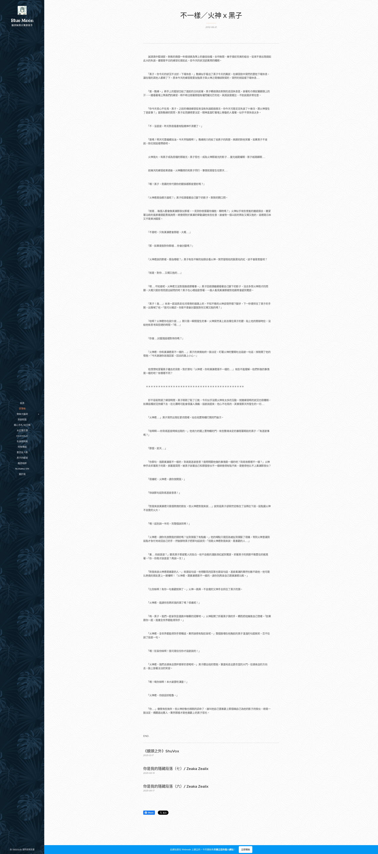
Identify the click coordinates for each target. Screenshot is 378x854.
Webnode (17, 849)
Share (150, 812)
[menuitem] (22, 403)
